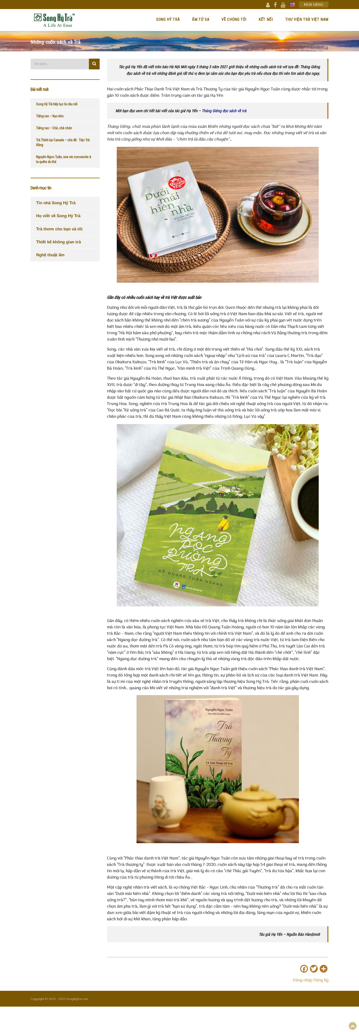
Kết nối (266, 19)
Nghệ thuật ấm (50, 255)
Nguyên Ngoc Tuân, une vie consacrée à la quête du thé (63, 159)
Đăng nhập (303, 980)
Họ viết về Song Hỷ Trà (58, 216)
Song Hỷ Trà (168, 19)
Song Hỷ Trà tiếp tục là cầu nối (56, 104)
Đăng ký (321, 980)
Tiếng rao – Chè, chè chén (54, 128)
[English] (292, 4)
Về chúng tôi (234, 19)
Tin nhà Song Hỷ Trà (55, 203)
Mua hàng (314, 5)
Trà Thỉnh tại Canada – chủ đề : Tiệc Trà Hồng (63, 142)
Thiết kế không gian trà (58, 242)
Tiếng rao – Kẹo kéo (50, 116)
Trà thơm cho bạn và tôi (59, 229)
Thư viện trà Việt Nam (306, 19)
